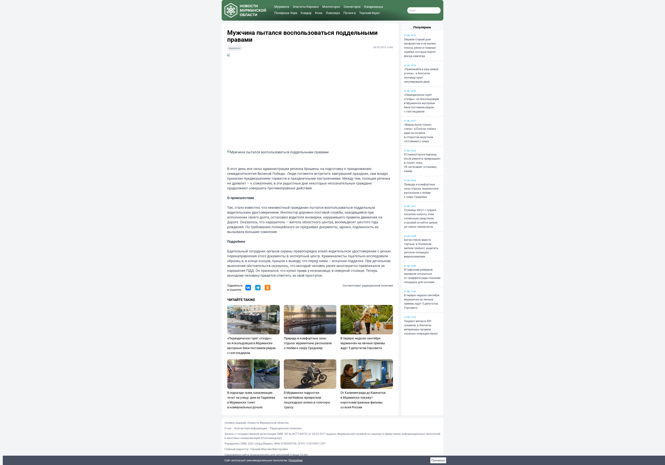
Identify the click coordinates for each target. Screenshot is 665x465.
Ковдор (306, 13)
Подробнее (296, 460)
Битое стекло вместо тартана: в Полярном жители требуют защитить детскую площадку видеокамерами (421, 248)
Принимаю (438, 460)
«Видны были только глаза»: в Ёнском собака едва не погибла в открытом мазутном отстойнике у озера (420, 133)
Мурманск (281, 7)
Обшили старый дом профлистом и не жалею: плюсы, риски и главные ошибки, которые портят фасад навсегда (420, 47)
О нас (228, 428)
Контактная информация (250, 428)
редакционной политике (377, 285)
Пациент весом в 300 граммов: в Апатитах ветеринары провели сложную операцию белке (421, 327)
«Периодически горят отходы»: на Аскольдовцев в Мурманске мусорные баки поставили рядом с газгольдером (421, 103)
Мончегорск (331, 7)
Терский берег (369, 13)
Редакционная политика (286, 428)
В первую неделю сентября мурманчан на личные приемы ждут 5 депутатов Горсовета (421, 301)
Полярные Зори (285, 13)
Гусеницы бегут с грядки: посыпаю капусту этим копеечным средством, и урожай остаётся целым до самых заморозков (420, 218)
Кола (318, 13)
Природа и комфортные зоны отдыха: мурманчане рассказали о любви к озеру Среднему (421, 190)
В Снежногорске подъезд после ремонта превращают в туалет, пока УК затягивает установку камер (422, 162)
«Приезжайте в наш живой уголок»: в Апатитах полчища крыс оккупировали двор (421, 75)
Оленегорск (352, 7)
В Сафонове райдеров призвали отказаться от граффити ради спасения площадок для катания (422, 276)
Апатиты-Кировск (306, 7)
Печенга (349, 13)
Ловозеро (333, 13)
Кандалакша (373, 7)
